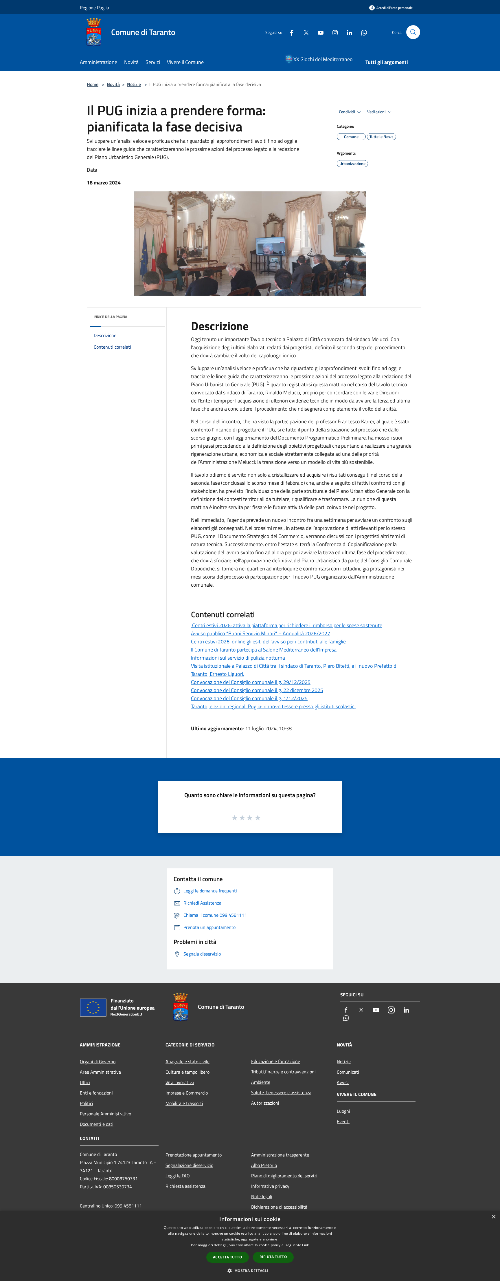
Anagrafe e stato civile (187, 1061)
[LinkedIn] (347, 32)
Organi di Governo (97, 1061)
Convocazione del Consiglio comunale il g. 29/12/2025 (250, 682)
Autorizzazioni (265, 1102)
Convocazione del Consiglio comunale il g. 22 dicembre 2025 (257, 690)
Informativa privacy (270, 1186)
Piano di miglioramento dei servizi (284, 1175)
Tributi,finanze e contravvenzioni (283, 1071)
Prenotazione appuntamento (194, 1154)
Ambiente (260, 1082)
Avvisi (343, 1082)
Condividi (347, 112)
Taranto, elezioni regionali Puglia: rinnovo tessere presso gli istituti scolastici (273, 706)
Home (92, 84)
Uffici (85, 1082)
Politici (86, 1103)
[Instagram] (333, 32)
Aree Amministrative (100, 1071)
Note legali (261, 1196)
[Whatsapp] (361, 32)
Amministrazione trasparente (280, 1154)
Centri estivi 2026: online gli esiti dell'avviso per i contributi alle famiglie (268, 641)
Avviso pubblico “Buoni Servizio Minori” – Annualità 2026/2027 (260, 633)
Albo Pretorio (264, 1165)
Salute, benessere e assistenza (281, 1092)
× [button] (493, 1217)
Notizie (134, 84)
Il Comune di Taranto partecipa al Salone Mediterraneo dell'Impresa (264, 650)
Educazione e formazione (275, 1061)
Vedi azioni (376, 112)
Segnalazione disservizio (189, 1165)
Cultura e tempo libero (187, 1071)
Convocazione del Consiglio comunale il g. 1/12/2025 (249, 698)
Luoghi (343, 1111)
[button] (250, 1270)
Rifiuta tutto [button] (273, 1256)
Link (305, 1244)
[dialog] (250, 1246)
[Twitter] (304, 32)
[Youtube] (318, 32)
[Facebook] (289, 32)
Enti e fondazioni (96, 1092)
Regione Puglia (94, 7)
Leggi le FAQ (178, 1175)
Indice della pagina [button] (110, 316)
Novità (113, 84)
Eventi (343, 1121)
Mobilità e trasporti (184, 1103)
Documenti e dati (96, 1124)
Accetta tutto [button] (227, 1257)
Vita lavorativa (180, 1082)
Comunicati (348, 1071)
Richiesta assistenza (185, 1186)
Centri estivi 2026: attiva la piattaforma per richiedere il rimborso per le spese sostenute (286, 625)
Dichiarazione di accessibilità (279, 1206)
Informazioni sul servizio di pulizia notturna (238, 658)
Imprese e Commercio (187, 1092)
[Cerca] (413, 32)
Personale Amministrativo (105, 1113)
